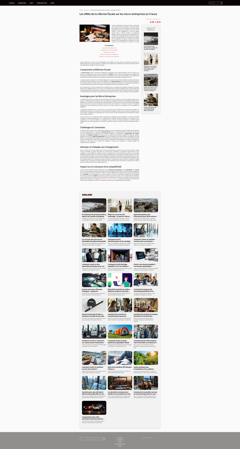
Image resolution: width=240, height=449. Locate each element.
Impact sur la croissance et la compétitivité (109, 56)
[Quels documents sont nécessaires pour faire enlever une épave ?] (151, 80)
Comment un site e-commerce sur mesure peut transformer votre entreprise (93, 343)
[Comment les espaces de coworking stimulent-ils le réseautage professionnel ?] (146, 280)
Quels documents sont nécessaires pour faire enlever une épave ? (150, 89)
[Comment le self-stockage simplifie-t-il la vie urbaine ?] (120, 255)
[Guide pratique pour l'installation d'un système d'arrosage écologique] (146, 357)
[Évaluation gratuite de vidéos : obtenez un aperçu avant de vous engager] (120, 280)
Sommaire (109, 45)
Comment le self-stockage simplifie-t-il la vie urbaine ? (118, 265)
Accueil (81, 10)
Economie (11, 3)
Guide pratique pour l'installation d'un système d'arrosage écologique (143, 369)
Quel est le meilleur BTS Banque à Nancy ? (120, 368)
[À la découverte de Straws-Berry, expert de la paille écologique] (151, 38)
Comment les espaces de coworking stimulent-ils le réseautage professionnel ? (144, 291)
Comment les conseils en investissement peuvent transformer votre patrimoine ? (119, 316)
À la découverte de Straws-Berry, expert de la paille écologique (150, 47)
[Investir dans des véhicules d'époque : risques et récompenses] (94, 280)
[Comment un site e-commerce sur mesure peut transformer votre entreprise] (94, 331)
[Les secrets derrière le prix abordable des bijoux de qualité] (151, 99)
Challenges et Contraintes (109, 52)
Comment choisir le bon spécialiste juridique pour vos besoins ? (93, 266)
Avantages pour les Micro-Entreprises (109, 50)
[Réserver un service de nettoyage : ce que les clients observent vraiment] (151, 58)
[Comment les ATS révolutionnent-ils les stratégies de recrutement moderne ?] (120, 230)
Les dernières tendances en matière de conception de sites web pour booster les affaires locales (119, 395)
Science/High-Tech (42, 3)
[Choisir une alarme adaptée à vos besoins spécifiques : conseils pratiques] (146, 255)
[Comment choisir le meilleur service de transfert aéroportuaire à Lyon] (94, 357)
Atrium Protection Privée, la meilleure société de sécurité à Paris (93, 316)
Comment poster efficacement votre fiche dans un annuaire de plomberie (145, 343)
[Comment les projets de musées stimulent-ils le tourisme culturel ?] (146, 305)
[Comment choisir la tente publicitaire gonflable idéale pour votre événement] (120, 331)
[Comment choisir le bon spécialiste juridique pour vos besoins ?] (94, 255)
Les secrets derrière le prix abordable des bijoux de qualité (150, 109)
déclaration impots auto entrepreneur (109, 178)
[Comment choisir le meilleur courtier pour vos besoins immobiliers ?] (146, 230)
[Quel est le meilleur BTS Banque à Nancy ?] (120, 357)
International (22, 3)
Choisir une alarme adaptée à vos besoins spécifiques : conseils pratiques (144, 266)
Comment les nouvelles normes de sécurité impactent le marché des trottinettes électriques (146, 394)
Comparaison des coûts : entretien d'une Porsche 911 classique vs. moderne (92, 419)
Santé (31, 3)
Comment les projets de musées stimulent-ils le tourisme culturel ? (146, 316)
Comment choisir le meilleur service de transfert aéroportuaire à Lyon (92, 369)
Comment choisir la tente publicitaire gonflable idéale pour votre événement (118, 343)
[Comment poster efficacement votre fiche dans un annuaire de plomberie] (146, 331)
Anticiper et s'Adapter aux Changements (109, 54)
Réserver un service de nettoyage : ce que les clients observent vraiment (150, 68)
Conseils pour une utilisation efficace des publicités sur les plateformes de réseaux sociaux (94, 394)
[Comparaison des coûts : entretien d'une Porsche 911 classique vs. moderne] (94, 407)
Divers (52, 3)
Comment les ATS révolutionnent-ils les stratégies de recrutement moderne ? (120, 241)
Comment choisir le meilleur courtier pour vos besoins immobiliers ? (144, 241)
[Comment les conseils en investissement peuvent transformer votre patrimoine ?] (120, 305)
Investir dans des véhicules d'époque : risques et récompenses (92, 291)
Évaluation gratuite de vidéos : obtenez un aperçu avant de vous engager (119, 291)
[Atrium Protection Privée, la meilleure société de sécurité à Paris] (94, 305)
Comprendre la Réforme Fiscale (109, 48)
